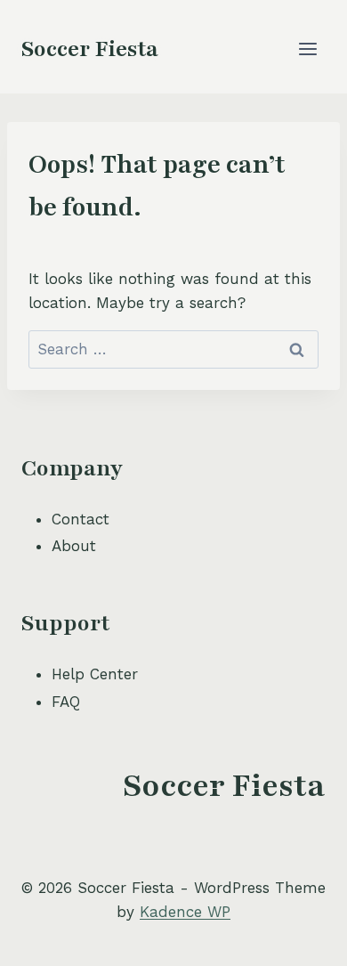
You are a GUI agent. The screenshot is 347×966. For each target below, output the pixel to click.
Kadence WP (185, 912)
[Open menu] (307, 48)
